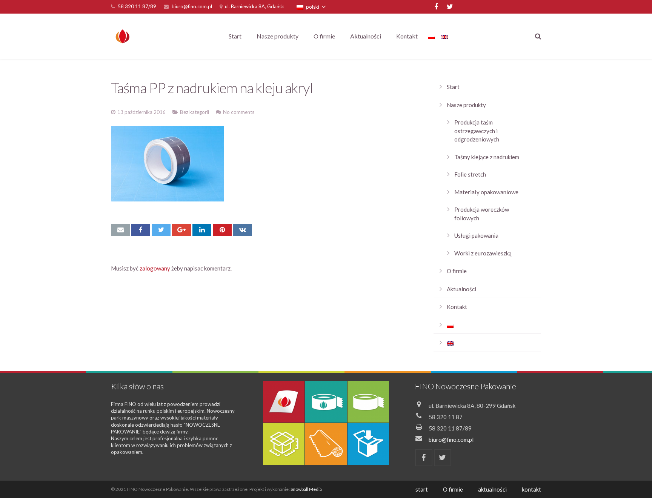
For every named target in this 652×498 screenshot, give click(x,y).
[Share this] (140, 230)
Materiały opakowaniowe (486, 192)
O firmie (457, 270)
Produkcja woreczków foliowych (481, 213)
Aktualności (461, 289)
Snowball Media (306, 489)
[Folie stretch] (326, 444)
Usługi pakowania (476, 235)
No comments (238, 112)
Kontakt (457, 306)
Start (453, 86)
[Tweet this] (161, 230)
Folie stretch (470, 174)
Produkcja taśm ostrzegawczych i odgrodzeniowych (476, 131)
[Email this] (120, 230)
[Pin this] (222, 230)
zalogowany (155, 268)
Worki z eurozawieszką (483, 253)
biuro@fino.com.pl (192, 6)
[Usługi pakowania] (368, 444)
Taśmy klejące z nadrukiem (486, 157)
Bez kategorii (194, 112)
